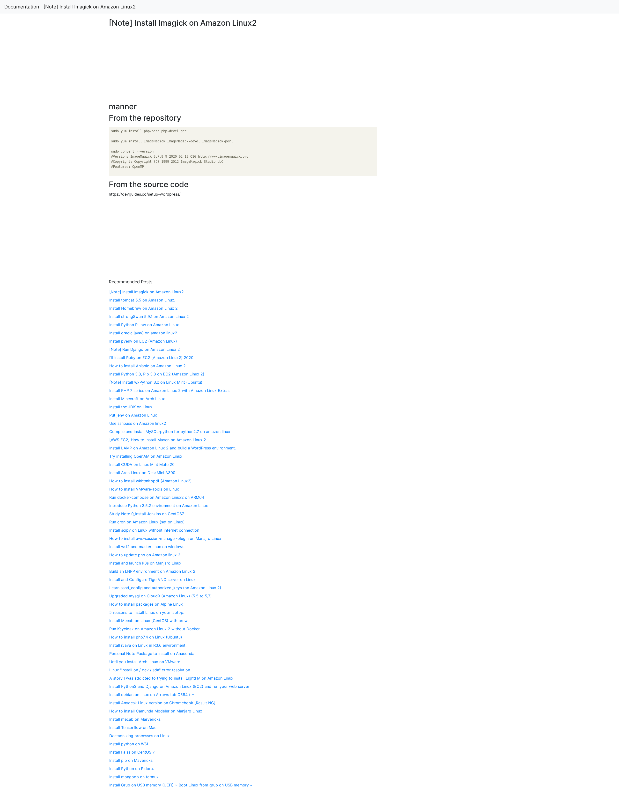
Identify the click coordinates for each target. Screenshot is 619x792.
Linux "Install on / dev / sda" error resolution (149, 669)
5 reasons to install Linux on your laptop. (146, 612)
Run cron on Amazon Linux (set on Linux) (147, 522)
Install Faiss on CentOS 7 (132, 752)
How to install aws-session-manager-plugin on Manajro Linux (165, 538)
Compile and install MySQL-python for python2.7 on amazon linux (169, 431)
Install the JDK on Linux (130, 406)
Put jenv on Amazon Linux (133, 415)
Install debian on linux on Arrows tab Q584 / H (151, 694)
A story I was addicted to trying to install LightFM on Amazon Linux (171, 678)
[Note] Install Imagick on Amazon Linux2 (90, 7)
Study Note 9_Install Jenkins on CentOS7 (146, 513)
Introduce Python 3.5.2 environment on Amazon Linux (158, 505)
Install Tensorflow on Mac (132, 727)
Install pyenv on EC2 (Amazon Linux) (143, 341)
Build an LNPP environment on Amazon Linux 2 (152, 571)
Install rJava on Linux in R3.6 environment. (147, 645)
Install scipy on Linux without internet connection (154, 530)
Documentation (21, 7)
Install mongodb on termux (134, 776)
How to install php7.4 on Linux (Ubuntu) (145, 637)
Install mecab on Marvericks (135, 719)
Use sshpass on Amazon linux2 (137, 423)
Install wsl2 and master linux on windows (146, 546)
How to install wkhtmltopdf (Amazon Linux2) (150, 480)
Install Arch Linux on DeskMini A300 (142, 472)
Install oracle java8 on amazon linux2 (143, 332)
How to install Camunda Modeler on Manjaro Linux (155, 711)
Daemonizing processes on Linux (139, 735)
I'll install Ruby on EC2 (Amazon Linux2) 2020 (151, 357)
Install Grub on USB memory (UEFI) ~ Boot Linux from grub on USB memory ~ (181, 785)
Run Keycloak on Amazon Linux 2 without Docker (154, 628)
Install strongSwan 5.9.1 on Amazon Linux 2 (149, 316)
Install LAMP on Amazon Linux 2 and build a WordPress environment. (172, 448)
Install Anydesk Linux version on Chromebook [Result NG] (162, 702)
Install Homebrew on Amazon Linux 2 (143, 308)
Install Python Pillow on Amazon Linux (144, 324)
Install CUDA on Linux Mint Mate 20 (142, 464)
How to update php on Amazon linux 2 (144, 554)
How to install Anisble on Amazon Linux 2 (147, 365)
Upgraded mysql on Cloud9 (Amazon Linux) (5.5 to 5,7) (160, 596)
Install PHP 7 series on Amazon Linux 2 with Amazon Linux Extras (169, 390)
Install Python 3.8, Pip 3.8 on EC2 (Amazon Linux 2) (156, 374)
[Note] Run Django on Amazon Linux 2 (144, 349)
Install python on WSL (129, 743)
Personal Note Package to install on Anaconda (151, 653)
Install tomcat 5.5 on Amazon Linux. (142, 300)
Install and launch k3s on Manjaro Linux (145, 563)
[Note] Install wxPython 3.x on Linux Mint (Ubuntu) (155, 382)
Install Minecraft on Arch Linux (137, 398)
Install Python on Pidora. (131, 768)
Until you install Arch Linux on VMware (144, 661)
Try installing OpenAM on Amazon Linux (145, 456)
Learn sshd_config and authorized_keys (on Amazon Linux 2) (165, 587)
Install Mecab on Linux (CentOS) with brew (148, 620)
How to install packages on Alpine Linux (146, 604)
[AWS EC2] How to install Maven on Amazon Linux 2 (157, 439)
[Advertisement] (501, 192)
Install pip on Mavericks (131, 760)
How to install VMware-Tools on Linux (144, 489)
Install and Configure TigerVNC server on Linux (152, 579)
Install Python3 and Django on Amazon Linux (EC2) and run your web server (179, 686)
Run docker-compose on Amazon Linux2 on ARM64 (156, 497)
